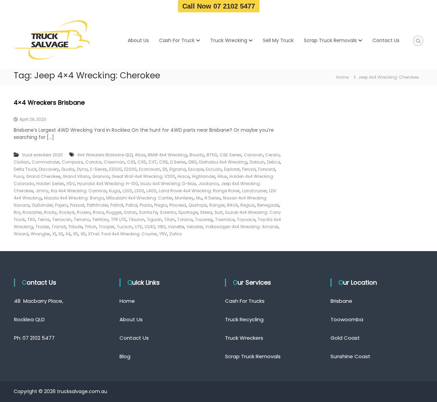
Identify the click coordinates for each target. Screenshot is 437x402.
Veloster (194, 227)
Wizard (21, 234)
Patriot (116, 205)
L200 (127, 191)
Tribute (75, 227)
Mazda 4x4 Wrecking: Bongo (74, 198)
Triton (90, 227)
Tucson (124, 227)
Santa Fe (148, 212)
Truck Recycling (244, 319)
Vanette (176, 227)
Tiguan (154, 219)
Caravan (253, 155)
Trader (42, 227)
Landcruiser (254, 191)
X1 (54, 234)
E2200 (130, 169)
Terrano (82, 219)
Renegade (268, 205)
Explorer (232, 169)
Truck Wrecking (228, 40)
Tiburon (136, 219)
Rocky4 (66, 212)
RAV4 (232, 205)
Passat (77, 205)
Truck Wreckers (244, 337)
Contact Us (385, 40)
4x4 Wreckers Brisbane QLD (104, 155)
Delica (273, 162)
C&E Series (230, 155)
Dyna (82, 169)
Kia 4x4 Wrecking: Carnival (79, 191)
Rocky (50, 212)
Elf (165, 169)
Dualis (67, 169)
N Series (213, 198)
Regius (247, 205)
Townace (225, 219)
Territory (100, 219)
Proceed (177, 205)
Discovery (49, 169)
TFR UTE (118, 219)
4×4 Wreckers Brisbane (49, 102)
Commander (45, 162)
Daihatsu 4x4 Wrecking (223, 162)
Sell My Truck (278, 40)
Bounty (196, 155)
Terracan (61, 219)
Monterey (184, 198)
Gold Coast (345, 337)
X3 (60, 234)
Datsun (257, 162)
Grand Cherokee (43, 176)
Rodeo (83, 212)
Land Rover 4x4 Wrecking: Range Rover (199, 191)
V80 (161, 227)
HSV (71, 183)
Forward (266, 169)
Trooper (106, 227)
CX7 (153, 162)
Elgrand (177, 169)
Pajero (61, 205)
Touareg (204, 219)
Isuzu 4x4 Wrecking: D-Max (168, 183)
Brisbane (341, 300)
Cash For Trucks (245, 300)
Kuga (114, 191)
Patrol (131, 205)
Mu (199, 198)
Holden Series (50, 183)
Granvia (100, 176)
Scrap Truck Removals (330, 40)
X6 (83, 234)
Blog (124, 356)
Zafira (175, 234)
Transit (59, 227)
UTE (138, 227)
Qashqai (197, 205)
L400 (151, 191)
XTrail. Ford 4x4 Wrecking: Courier (122, 234)
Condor (93, 162)
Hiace (183, 176)
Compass (72, 162)
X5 (75, 234)
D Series (178, 162)
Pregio (160, 205)
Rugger (114, 212)
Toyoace (246, 219)
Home (127, 300)
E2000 (115, 169)
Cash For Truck (177, 40)
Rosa (98, 212)
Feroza (249, 169)
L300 (139, 191)
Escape (195, 169)
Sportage (188, 212)
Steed (206, 212)
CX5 (142, 162)
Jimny (42, 191)
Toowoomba (346, 319)
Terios (44, 219)
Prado (146, 205)
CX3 (131, 162)
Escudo (214, 169)
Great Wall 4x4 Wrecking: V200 (143, 176)
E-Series (98, 169)
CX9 (163, 162)
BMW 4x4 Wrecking (167, 155)
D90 (192, 162)
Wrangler (40, 234)
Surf (218, 212)
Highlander (203, 176)
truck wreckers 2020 (42, 155)
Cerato (272, 155)
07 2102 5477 (39, 337)
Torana (185, 219)
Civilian (21, 162)
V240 (149, 227)
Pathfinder (97, 205)
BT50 (212, 155)
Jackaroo (208, 183)
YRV (163, 234)
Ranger (217, 205)
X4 (68, 234)
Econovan (149, 169)
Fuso (19, 176)
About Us (138, 40)
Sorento (168, 212)
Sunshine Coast (350, 356)
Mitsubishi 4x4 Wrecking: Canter (139, 198)
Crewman (114, 162)
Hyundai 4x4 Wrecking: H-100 (107, 183)
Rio (17, 212)
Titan (169, 219)
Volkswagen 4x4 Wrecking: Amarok (241, 227)
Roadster (32, 212)
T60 (31, 219)
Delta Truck (25, 169)
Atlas (140, 155)
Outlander (42, 205)
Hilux (222, 176)
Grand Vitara (76, 176)
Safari (130, 212)
